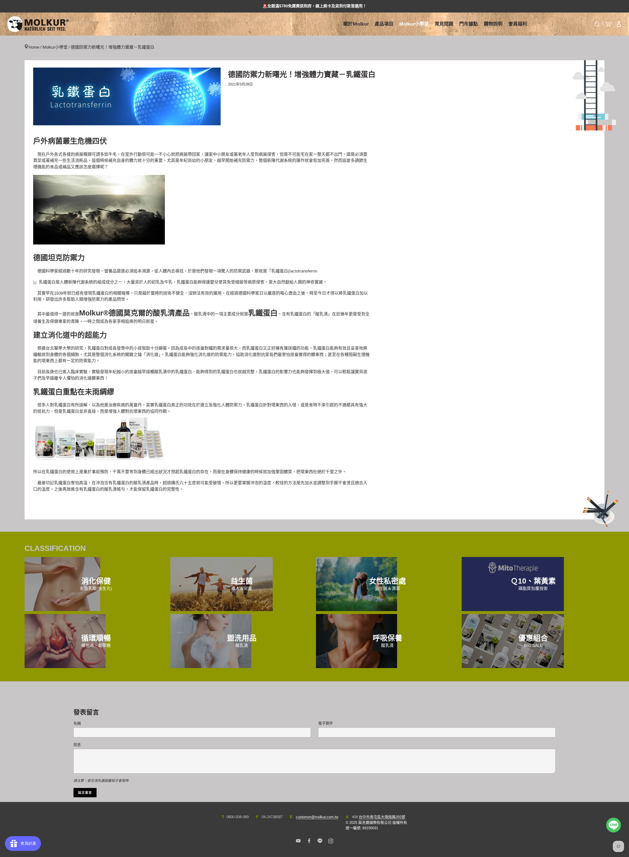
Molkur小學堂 (55, 47)
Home (34, 47)
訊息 (77, 745)
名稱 (77, 723)
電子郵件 (325, 723)
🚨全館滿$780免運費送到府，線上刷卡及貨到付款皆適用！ (314, 6)
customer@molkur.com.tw (317, 817)
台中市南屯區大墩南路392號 (382, 817)
